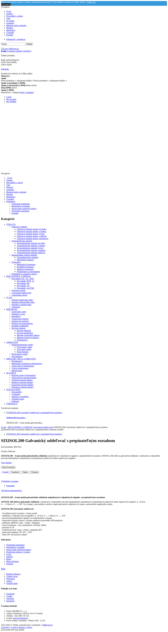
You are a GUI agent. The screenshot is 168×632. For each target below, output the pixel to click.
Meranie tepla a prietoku (16, 25)
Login (8, 97)
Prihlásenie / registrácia (15, 39)
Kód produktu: (7, 447)
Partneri (9, 557)
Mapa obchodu (12, 561)
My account (11, 99)
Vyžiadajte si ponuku (9, 481)
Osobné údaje (12, 583)
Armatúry (10, 23)
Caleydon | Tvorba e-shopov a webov (16, 627)
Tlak (8, 18)
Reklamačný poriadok (21, 206)
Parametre (10, 486)
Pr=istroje (10, 21)
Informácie (10, 201)
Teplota (9, 14)
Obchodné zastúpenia (20, 211)
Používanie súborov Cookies (18, 552)
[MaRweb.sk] (10, 49)
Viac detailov (6, 463)
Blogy (8, 559)
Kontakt (9, 35)
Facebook (14, 472)
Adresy (9, 581)
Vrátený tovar (12, 576)
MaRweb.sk (47, 625)
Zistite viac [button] (91, 2)
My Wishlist (11, 102)
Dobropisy (10, 579)
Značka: (4, 451)
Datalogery (10, 30)
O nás (8, 554)
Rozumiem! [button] (6, 4)
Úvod (8, 11)
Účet (3, 569)
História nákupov (13, 574)
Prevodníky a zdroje (14, 16)
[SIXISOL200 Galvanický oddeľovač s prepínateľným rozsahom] (34, 434)
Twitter (25, 472)
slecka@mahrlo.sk (20, 618)
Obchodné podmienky (21, 204)
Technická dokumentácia (11, 490)
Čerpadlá (10, 32)
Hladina (9, 28)
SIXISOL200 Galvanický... (16, 418)
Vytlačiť (5, 472)
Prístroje (9, 187)
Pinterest (34, 472)
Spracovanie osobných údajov (24, 208)
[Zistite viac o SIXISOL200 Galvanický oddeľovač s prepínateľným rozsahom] (34, 412)
